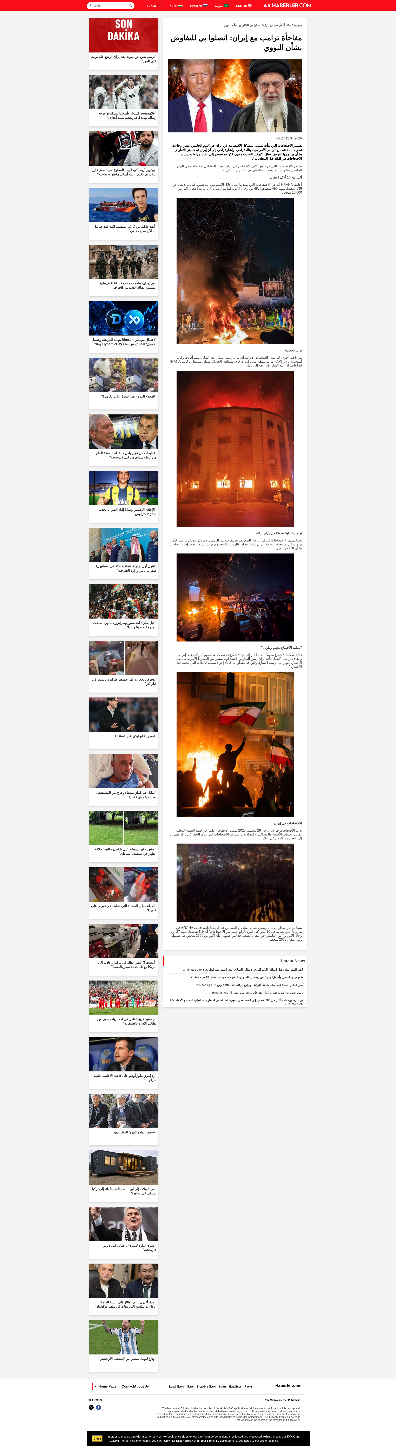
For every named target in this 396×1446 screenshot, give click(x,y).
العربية (219, 5)
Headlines (235, 1386)
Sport (222, 1386)
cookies (183, 1436)
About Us (141, 1386)
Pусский (196, 5)
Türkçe (152, 5)
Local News (176, 1386)
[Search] (130, 5)
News (190, 1386)
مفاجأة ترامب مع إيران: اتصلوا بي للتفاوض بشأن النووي (263, 25)
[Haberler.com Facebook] (98, 1409)
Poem (248, 1386)
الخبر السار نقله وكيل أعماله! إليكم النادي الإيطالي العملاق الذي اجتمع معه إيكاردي (243, 969)
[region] (198, 1438)
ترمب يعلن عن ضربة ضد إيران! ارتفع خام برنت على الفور (257, 992)
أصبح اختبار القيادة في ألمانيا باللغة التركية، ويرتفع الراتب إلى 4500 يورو (248, 985)
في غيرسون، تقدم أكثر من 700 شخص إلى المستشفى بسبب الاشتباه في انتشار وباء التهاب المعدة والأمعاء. (237, 1002)
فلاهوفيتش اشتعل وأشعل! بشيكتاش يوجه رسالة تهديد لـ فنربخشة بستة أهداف (245, 977)
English (242, 5)
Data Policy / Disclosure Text (195, 1440)
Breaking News (206, 1386)
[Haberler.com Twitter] (91, 1409)
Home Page (107, 1386)
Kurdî (174, 5)
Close (97, 1438)
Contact (128, 1386)
